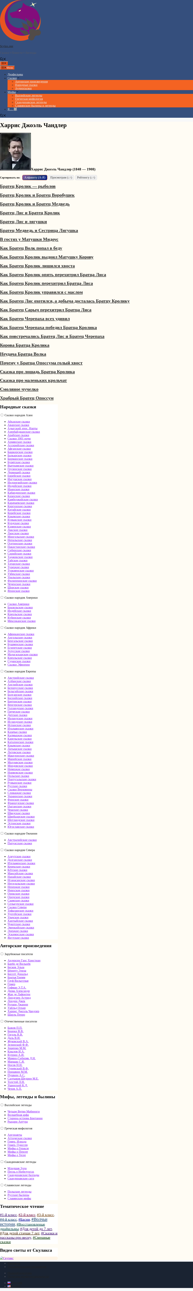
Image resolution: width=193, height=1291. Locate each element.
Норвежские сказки (20, 772)
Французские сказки (21, 803)
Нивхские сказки (19, 890)
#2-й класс (26, 1215)
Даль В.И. (14, 1038)
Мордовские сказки (20, 765)
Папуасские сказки (20, 843)
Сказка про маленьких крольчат (33, 380)
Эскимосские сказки (21, 934)
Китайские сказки (19, 509)
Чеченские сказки (19, 584)
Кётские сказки (17, 870)
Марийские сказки (19, 759)
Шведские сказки (19, 813)
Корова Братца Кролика (24, 345)
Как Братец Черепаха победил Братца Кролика (48, 327)
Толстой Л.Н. (16, 1082)
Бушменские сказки (20, 644)
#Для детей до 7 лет (36, 1229)
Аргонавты (15, 1134)
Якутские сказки (18, 937)
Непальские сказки (20, 540)
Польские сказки (18, 776)
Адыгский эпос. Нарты (23, 428)
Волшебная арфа (18, 1114)
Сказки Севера (17, 907)
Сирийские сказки (19, 553)
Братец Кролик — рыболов (28, 186)
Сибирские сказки (19, 550)
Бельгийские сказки (20, 691)
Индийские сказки (19, 486)
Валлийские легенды (28, 95)
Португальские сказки (22, 779)
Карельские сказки (20, 738)
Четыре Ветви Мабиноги (24, 1111)
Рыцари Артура (18, 1121)
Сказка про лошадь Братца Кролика (37, 371)
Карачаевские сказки (21, 502)
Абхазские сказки (19, 421)
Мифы (12, 92)
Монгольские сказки (21, 536)
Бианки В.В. (16, 1031)
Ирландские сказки (20, 718)
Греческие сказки (19, 711)
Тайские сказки (18, 560)
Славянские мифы (19, 1198)
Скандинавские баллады (23, 1175)
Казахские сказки (19, 496)
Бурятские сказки (19, 462)
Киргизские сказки (20, 506)
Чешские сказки (18, 809)
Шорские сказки (18, 587)
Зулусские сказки (19, 651)
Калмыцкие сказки (20, 735)
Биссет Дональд (18, 974)
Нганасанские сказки (21, 880)
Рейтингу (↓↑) (86, 177)
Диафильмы (15, 74)
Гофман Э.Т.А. (17, 987)
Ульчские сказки (18, 917)
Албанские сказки (19, 681)
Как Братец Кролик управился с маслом (41, 292)
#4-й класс (8, 1219)
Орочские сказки (18, 897)
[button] (3, 59)
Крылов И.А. (16, 1051)
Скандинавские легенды (31, 102)
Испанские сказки (19, 725)
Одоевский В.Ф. (18, 1068)
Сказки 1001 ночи (19, 438)
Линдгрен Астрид (19, 997)
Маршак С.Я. (16, 1061)
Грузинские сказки (20, 469)
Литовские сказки (19, 752)
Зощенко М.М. (17, 1048)
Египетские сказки (20, 647)
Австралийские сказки (22, 839)
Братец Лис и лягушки (23, 221)
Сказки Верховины (20, 789)
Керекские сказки (19, 866)
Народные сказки (26, 85)
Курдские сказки (18, 523)
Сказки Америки (18, 604)
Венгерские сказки (20, 704)
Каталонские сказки (20, 742)
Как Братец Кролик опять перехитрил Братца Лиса (53, 274)
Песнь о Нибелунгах (21, 1171)
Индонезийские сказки (22, 482)
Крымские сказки (19, 516)
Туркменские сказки (21, 570)
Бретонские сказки (20, 701)
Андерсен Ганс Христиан (24, 960)
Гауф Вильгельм (18, 980)
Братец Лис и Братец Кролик (30, 212)
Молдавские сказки (20, 762)
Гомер (11, 984)
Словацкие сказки (19, 792)
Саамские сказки (18, 900)
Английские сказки (20, 684)
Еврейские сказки (19, 475)
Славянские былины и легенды (35, 105)
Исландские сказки (20, 721)
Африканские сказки (21, 634)
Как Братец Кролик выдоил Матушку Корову (46, 256)
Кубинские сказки (19, 617)
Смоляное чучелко (19, 389)
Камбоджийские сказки (23, 499)
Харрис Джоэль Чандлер (23, 1011)
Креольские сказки (20, 614)
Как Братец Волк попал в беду (31, 248)
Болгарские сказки (19, 694)
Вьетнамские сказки (21, 465)
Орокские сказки (18, 893)
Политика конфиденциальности (28, 1276)
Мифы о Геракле (18, 1148)
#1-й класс (8, 1215)
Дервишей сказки (19, 472)
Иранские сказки (18, 489)
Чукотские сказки (19, 924)
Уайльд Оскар (17, 1007)
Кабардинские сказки (21, 492)
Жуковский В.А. (18, 1041)
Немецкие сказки (19, 769)
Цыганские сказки (19, 806)
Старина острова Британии (25, 1118)
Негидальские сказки (21, 883)
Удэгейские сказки (19, 914)
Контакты (14, 1263)
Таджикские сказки (20, 557)
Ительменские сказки (21, 863)
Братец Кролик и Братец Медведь (35, 203)
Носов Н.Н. (15, 1065)
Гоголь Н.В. (15, 1034)
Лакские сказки (18, 530)
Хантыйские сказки (20, 920)
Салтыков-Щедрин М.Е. (23, 1078)
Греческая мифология (29, 98)
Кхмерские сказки (19, 526)
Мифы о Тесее (17, 1155)
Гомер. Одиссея (18, 1145)
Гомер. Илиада (17, 1141)
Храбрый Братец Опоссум (27, 398)
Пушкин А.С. (16, 1075)
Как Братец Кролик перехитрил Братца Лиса (46, 283)
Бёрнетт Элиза (17, 970)
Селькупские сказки (21, 903)
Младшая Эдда (17, 1168)
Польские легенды (19, 1191)
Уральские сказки (19, 577)
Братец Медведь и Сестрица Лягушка (39, 230)
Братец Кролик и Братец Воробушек (37, 195)
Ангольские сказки (20, 637)
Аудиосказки (23, 88)
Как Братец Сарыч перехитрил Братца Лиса (45, 309)
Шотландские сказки (21, 820)
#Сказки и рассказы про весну (28, 1235)
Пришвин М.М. (18, 1071)
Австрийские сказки (21, 677)
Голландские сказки (20, 708)
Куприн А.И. (16, 1054)
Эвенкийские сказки (21, 927)
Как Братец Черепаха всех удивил (35, 318)
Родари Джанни (18, 1004)
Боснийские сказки (20, 698)
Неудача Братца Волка (23, 354)
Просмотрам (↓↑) (61, 177)
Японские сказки (19, 590)
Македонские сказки (21, 755)
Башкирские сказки (20, 452)
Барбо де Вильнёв (19, 963)
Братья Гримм (16, 977)
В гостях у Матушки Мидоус (29, 239)
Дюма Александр (19, 991)
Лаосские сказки (18, 533)
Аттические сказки (20, 1138)
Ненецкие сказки (19, 887)
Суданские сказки (19, 661)
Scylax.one (6, 46)
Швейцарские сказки (21, 816)
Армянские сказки (19, 441)
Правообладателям (20, 1273)
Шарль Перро (16, 1014)
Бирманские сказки (20, 458)
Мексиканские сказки (22, 621)
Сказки (12, 78)
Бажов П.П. (15, 1027)
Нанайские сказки (19, 876)
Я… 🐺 (12, 109)
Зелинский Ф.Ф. (18, 1044)
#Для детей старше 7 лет (20, 1233)
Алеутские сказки (19, 856)
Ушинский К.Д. (18, 1085)
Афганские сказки (19, 448)
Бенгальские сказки (20, 640)
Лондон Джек (16, 1001)
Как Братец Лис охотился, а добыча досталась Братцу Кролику (65, 300)
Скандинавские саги (21, 1178)
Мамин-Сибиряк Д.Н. (22, 1058)
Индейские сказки (19, 610)
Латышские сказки (20, 748)
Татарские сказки (19, 563)
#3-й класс (45, 1215)
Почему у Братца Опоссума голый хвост (41, 362)
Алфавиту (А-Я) (34, 177)
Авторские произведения (31, 81)
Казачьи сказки (17, 732)
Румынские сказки (19, 782)
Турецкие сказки (18, 567)
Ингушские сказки (20, 479)
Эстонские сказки (19, 823)
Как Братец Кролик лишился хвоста (37, 265)
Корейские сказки (19, 513)
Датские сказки (17, 715)
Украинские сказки (20, 796)
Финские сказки (18, 799)
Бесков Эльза (16, 967)
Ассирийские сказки (21, 445)
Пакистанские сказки (21, 546)
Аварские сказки (18, 425)
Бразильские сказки (20, 607)
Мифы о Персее (18, 1151)
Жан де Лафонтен (19, 994)
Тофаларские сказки (20, 910)
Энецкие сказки (18, 931)
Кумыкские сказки (19, 519)
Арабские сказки (18, 435)
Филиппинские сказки (22, 580)
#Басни (24, 1219)
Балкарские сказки (19, 455)
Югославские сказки (21, 826)
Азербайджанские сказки (24, 431)
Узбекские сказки (19, 574)
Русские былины (18, 1195)
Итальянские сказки (20, 728)
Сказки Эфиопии (19, 664)
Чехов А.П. (15, 1088)
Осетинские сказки (20, 543)
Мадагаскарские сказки (23, 654)
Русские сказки (17, 786)
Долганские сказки (20, 859)
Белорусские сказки (20, 688)
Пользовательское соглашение (27, 1266)
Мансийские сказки (20, 873)
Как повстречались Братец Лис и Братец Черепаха (52, 336)
